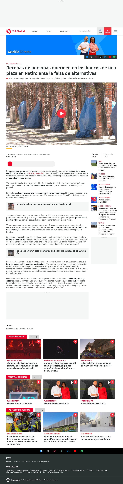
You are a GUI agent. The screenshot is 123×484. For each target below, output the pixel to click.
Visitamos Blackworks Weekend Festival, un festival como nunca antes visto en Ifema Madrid (23, 349)
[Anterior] (31, 337)
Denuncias (23, 329)
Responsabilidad (22, 470)
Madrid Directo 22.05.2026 (97, 389)
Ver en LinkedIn (68, 451)
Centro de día (86, 434)
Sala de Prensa (11, 470)
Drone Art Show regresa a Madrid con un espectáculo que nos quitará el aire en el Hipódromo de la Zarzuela (60, 349)
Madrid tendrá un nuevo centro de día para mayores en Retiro (97, 422)
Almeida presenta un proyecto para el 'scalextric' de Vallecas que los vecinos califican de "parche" (60, 422)
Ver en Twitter (48, 451)
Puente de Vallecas (52, 434)
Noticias (34, 31)
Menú (115, 31)
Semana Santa (86, 360)
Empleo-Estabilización (78, 470)
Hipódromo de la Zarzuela (55, 360)
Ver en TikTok (61, 451)
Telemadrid (16, 461)
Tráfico (101, 223)
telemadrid (13, 480)
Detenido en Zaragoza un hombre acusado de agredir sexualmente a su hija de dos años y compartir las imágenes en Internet (94, 208)
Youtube (110, 57)
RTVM (8, 458)
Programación (84, 31)
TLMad (49, 31)
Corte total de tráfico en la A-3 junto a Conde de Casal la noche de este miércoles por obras (94, 225)
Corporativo (12, 467)
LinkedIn (105, 57)
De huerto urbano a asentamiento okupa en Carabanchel (11, 206)
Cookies (42, 472)
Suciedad (30, 329)
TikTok (100, 57)
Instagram (96, 57)
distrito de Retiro (36, 173)
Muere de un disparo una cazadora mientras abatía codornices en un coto (94, 163)
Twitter (91, 57)
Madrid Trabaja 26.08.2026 (94, 200)
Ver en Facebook (41, 451)
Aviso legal (35, 472)
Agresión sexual (104, 206)
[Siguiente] (36, 337)
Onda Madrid (65, 31)
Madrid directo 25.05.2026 (60, 389)
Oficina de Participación (14, 472)
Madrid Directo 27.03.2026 (23, 389)
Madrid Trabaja (104, 184)
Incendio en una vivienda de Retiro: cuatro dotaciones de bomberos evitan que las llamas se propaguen (23, 422)
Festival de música (14, 360)
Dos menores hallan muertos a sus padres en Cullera (94, 176)
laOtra (34, 461)
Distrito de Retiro (13, 64)
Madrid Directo (13, 401)
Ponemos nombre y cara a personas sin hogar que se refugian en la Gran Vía (11, 253)
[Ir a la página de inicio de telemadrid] (15, 31)
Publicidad (52, 470)
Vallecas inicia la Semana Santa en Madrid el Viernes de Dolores (97, 349)
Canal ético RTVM (101, 470)
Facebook (86, 57)
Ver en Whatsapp (82, 451)
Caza (100, 161)
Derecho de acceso (63, 470)
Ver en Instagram (55, 451)
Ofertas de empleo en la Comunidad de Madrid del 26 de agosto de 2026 (94, 187)
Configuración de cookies (55, 472)
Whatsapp (114, 57)
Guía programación (43, 461)
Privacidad (26, 472)
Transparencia (34, 470)
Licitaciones (90, 470)
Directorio (44, 470)
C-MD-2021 (61, 45)
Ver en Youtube (75, 451)
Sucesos (101, 174)
